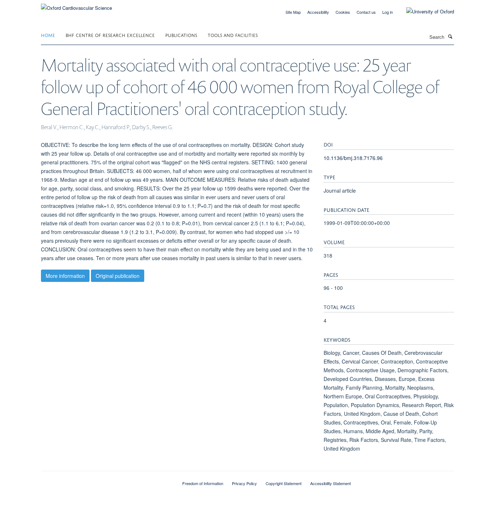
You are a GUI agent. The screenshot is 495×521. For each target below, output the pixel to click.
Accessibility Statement (330, 483)
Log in (387, 12)
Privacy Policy (244, 483)
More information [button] (65, 275)
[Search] (450, 36)
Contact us (366, 12)
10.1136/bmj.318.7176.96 (353, 157)
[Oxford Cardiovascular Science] (76, 5)
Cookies (343, 12)
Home (48, 34)
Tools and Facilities (233, 34)
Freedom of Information (202, 483)
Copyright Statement (283, 483)
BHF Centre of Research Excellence (110, 34)
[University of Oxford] (424, 11)
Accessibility (318, 12)
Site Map (293, 12)
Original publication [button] (118, 275)
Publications (181, 34)
